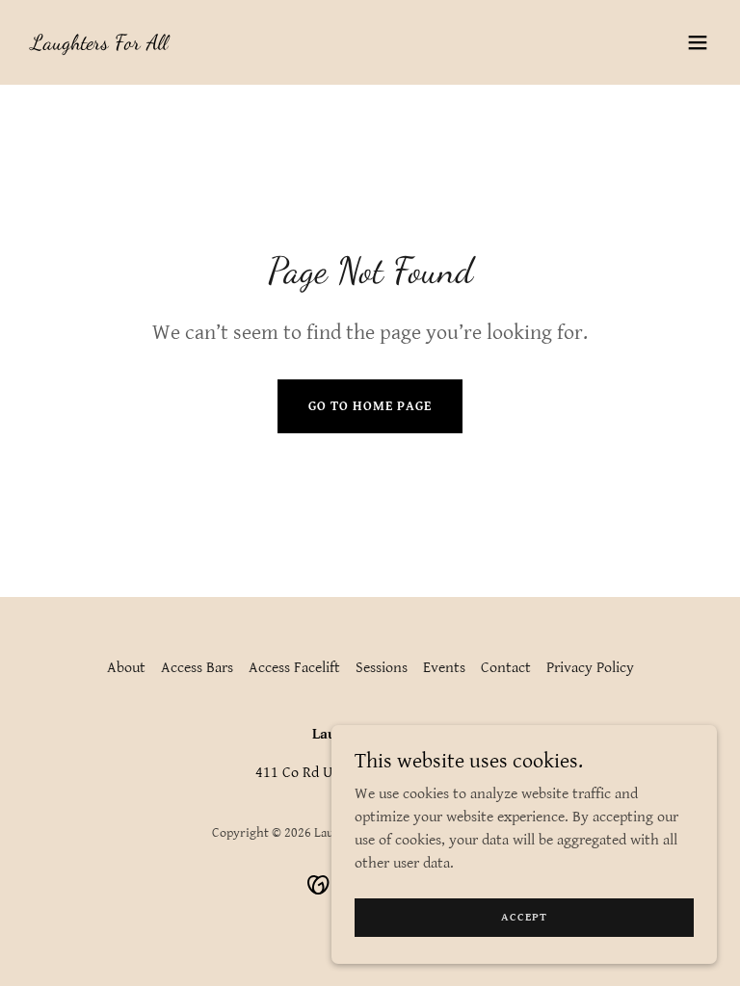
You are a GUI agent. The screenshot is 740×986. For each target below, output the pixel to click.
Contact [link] (506, 668)
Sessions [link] (382, 668)
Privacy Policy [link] (590, 668)
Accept (524, 917)
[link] (99, 45)
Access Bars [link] (197, 668)
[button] (697, 42)
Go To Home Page (370, 406)
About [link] (126, 668)
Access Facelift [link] (294, 668)
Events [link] (444, 668)
